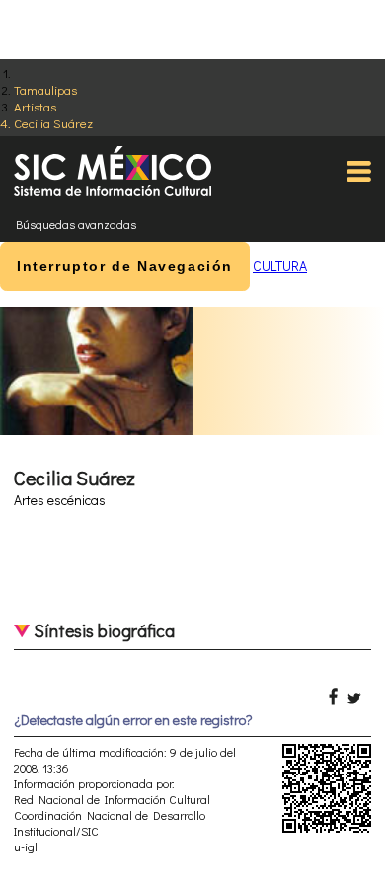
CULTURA (280, 266)
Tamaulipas (45, 89)
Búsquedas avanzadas (76, 224)
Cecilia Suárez (53, 122)
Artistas (35, 106)
